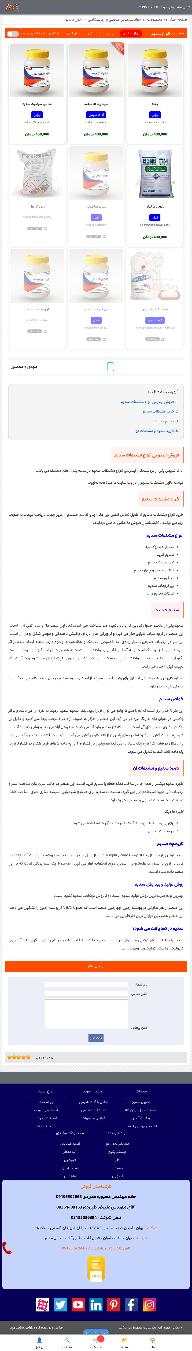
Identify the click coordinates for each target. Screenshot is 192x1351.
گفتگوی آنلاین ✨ (96, 1334)
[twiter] (60, 1304)
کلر (117, 1160)
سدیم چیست (163, 421)
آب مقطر (69, 1151)
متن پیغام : (139, 1027)
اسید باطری (70, 1168)
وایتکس (70, 1176)
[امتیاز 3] (13, 1057)
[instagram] (149, 1304)
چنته (155, 104)
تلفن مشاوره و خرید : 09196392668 (163, 7)
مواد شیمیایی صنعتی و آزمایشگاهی (114, 19)
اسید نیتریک (46, 1126)
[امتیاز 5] (17, 1057)
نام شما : (141, 984)
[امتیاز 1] (8, 1057)
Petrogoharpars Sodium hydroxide (154, 327)
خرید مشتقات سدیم (158, 411)
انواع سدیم (73, 19)
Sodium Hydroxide (96, 122)
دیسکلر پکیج (117, 1151)
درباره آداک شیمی (94, 1110)
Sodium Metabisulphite (37, 122)
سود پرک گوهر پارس (154, 309)
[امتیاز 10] (29, 1057)
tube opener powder (155, 122)
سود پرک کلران (155, 206)
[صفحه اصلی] (11, 9)
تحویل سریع (141, 1102)
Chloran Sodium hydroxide (155, 225)
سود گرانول (37, 206)
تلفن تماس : (138, 994)
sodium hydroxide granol (37, 217)
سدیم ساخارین (96, 206)
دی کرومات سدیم (96, 309)
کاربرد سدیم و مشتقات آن (154, 431)
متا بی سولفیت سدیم (37, 104)
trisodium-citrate (37, 320)
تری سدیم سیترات (37, 309)
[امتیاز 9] (27, 1057)
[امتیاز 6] (20, 1057)
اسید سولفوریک (46, 1110)
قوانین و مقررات (94, 1118)
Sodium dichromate (96, 327)
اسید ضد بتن (70, 1143)
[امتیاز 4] (15, 1057)
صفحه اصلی (177, 19)
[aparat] (42, 1304)
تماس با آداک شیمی (93, 1102)
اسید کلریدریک (46, 1118)
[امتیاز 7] (22, 1057)
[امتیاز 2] (10, 1057)
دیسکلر (117, 1168)
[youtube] (78, 1304)
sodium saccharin (96, 225)
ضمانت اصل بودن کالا (141, 1110)
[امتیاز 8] (24, 1057)
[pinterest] (113, 1304)
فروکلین (70, 1160)
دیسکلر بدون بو (117, 1143)
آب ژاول (117, 1176)
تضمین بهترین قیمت (141, 1126)
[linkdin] (96, 1304)
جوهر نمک (46, 1102)
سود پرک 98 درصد (96, 104)
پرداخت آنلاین (141, 1118)
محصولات (154, 19)
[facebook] (131, 1304)
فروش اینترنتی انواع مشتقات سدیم (147, 402)
